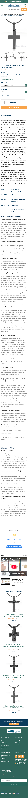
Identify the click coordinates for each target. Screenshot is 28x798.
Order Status (17, 742)
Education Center (5, 745)
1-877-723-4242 (22, 760)
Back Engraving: (5, 89)
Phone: (16, 760)
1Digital (17, 796)
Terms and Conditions (6, 744)
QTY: (2, 102)
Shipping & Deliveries (5, 755)
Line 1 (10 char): (5, 95)
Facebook (9, 362)
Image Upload (18, 744)
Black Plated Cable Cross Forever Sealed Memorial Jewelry (14, 676)
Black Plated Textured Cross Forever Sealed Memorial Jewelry (14, 707)
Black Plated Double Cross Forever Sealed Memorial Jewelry (14, 645)
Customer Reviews (5, 747)
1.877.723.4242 (20, 1)
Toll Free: (17, 762)
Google (3, 362)
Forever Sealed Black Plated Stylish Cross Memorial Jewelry (14, 615)
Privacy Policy (4, 742)
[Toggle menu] (2, 5)
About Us (3, 740)
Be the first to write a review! (14, 546)
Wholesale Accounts (5, 761)
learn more (13, 723)
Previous (1, 57)
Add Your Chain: (5, 82)
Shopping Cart (18, 740)
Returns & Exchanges (5, 756)
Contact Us (3, 758)
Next (26, 57)
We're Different (4, 760)
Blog (2, 748)
